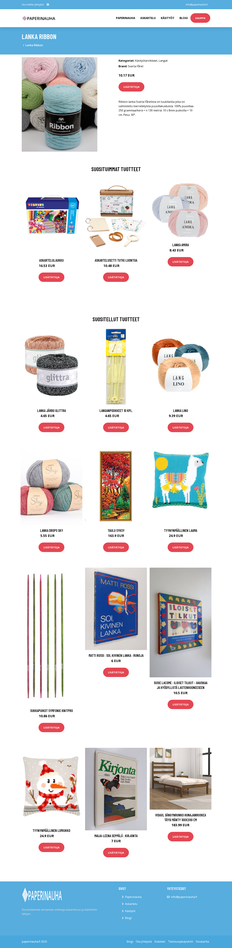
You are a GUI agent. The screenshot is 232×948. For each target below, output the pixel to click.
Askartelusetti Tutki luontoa (116, 260)
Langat (163, 60)
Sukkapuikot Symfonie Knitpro (51, 710)
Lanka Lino (180, 410)
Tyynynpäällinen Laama (180, 530)
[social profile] (47, 4)
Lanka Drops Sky (51, 530)
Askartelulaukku (51, 260)
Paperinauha (133, 897)
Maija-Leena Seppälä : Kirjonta (116, 836)
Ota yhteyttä (144, 941)
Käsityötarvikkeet (146, 60)
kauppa (200, 18)
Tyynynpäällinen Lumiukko (51, 830)
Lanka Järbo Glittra (51, 410)
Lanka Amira (180, 245)
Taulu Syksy (116, 530)
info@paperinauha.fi (197, 4)
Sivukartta (202, 941)
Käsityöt (167, 18)
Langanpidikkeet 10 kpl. (116, 410)
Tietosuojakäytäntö (180, 941)
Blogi (184, 18)
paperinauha (125, 18)
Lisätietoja (131, 86)
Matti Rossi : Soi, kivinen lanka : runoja (116, 655)
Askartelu (148, 18)
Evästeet (159, 941)
